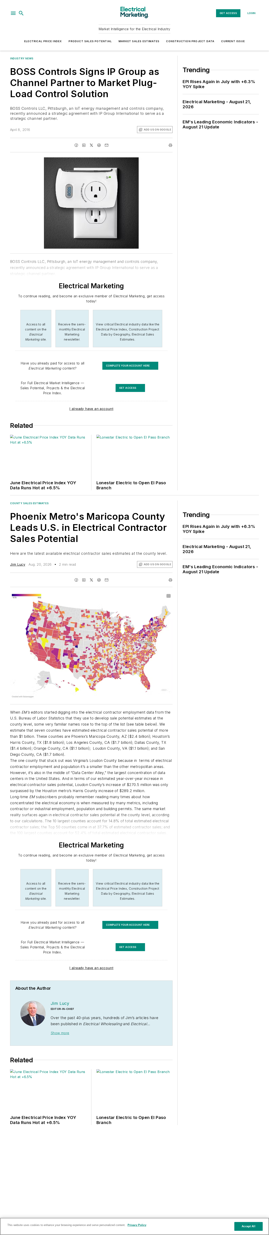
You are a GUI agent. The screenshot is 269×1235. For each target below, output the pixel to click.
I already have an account (91, 409)
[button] (13, 13)
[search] (21, 13)
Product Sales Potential (90, 41)
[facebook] (76, 145)
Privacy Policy (137, 1225)
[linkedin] (84, 145)
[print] (170, 145)
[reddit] (99, 145)
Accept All (248, 1226)
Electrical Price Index (43, 41)
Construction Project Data (190, 41)
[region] (134, 1226)
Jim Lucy (17, 564)
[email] (106, 145)
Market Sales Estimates (139, 41)
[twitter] (91, 145)
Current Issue (233, 41)
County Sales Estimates (29, 503)
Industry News (21, 58)
